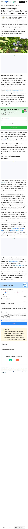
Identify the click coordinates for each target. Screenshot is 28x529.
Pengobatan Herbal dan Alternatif (7, 5)
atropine (3, 182)
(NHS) (21, 90)
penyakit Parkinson (19, 265)
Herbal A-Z (18, 5)
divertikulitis (15, 261)
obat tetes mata (7, 140)
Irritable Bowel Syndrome (16, 230)
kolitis (10, 261)
